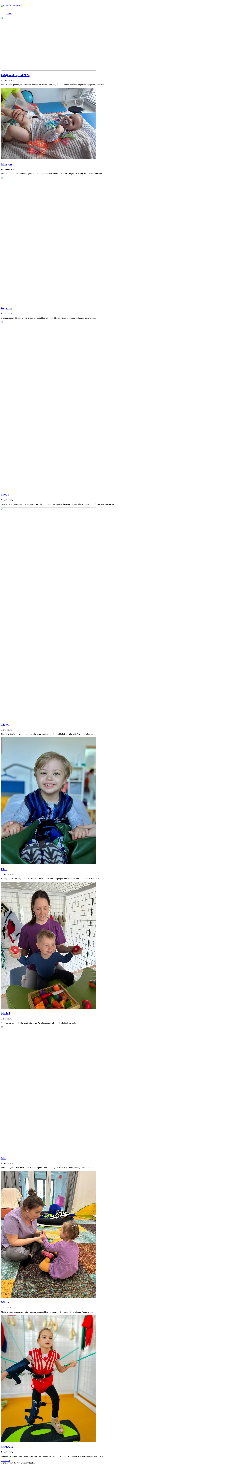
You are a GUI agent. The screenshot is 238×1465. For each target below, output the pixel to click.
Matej (5, 494)
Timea (5, 724)
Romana (6, 308)
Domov (9, 14)
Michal (5, 1013)
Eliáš (4, 869)
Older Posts (5, 1461)
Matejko (6, 164)
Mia (3, 1158)
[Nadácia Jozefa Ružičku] (11, 6)
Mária (5, 1302)
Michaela (7, 1446)
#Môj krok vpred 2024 (15, 75)
